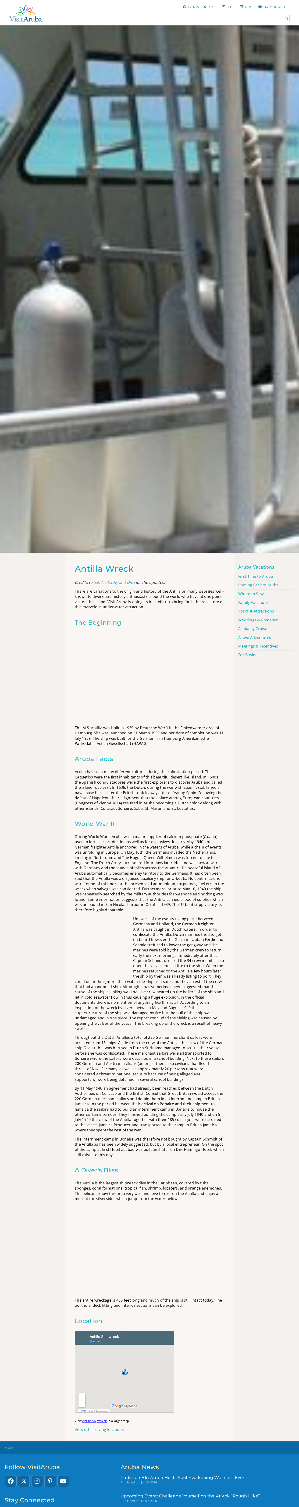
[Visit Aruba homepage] (25, 13)
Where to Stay (251, 593)
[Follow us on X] (24, 1481)
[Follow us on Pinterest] (50, 1481)
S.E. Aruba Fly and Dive (114, 582)
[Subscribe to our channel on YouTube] (63, 1481)
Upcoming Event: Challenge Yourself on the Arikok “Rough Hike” (190, 1495)
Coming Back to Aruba (258, 585)
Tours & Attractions (256, 611)
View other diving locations (99, 1429)
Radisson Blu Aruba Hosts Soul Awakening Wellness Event (184, 1477)
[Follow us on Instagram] (37, 1481)
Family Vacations (253, 602)
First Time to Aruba (255, 576)
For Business (249, 654)
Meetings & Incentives (258, 646)
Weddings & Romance (258, 620)
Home (9, 1448)
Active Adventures (254, 637)
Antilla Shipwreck (94, 1421)
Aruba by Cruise (252, 628)
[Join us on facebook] (11, 1481)
